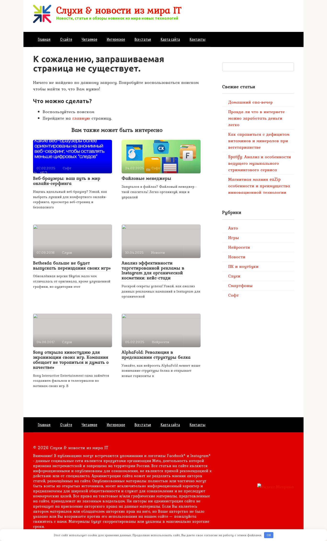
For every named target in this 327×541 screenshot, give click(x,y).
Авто (233, 228)
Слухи (234, 276)
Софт (233, 295)
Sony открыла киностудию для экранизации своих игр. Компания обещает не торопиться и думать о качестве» (71, 359)
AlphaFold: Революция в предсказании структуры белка (156, 354)
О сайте (66, 39)
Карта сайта (170, 39)
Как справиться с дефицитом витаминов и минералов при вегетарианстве (258, 140)
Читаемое (89, 39)
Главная (44, 39)
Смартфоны (240, 285)
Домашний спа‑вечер (250, 102)
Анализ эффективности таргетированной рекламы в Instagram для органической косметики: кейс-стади (153, 270)
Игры (233, 237)
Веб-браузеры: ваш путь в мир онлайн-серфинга (66, 181)
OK (269, 535)
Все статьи (143, 39)
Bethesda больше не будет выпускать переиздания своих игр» (72, 265)
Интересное (116, 39)
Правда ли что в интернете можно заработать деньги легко (256, 118)
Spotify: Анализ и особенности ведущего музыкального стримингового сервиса (259, 163)
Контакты (197, 39)
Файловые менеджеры (146, 178)
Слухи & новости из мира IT (118, 10)
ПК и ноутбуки (243, 266)
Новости (236, 256)
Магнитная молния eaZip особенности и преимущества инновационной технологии (259, 185)
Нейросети (239, 247)
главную (81, 118)
